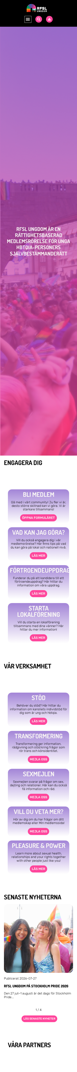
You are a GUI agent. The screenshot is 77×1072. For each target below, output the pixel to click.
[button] (27, 19)
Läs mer (38, 556)
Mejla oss (38, 759)
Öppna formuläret (38, 518)
